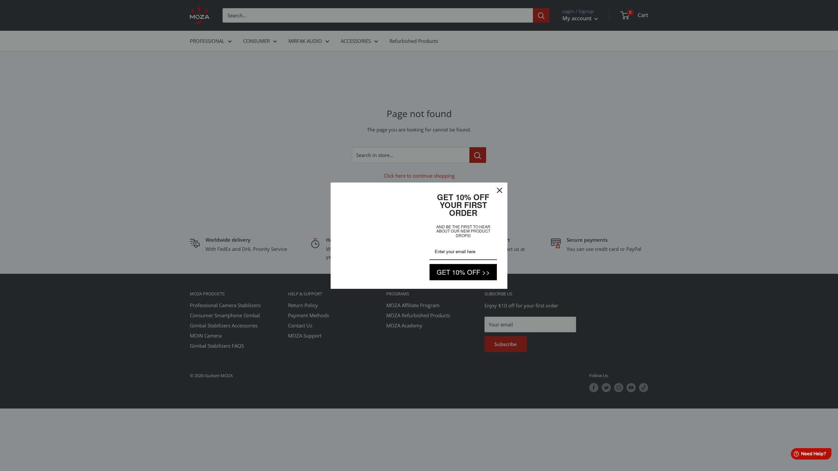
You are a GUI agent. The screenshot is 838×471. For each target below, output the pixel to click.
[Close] (499, 190)
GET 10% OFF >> (463, 272)
